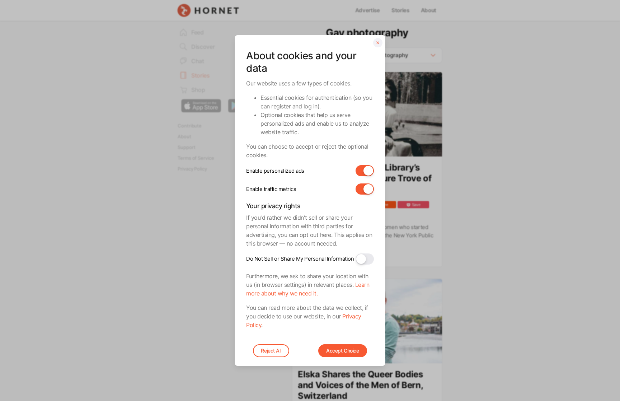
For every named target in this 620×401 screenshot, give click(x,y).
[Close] (377, 42)
